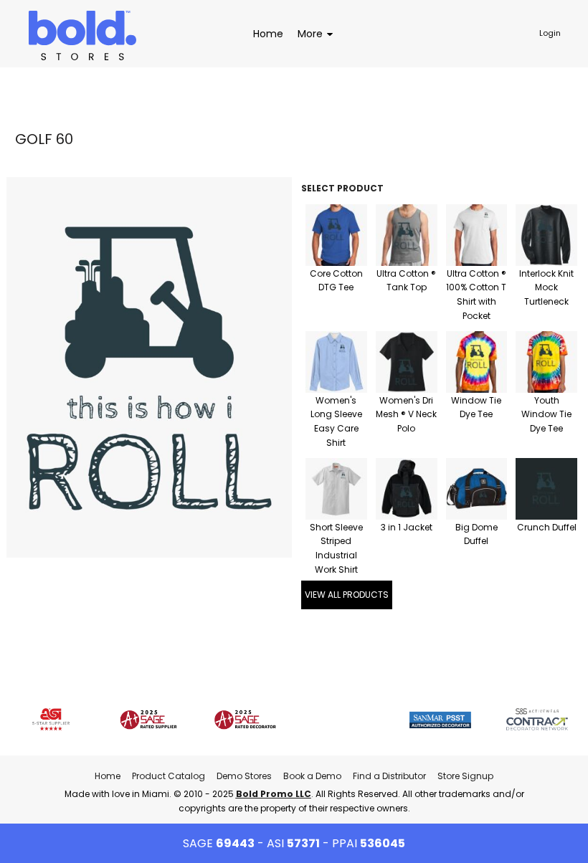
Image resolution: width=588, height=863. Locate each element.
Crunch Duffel (547, 527)
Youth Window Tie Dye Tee (546, 414)
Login (550, 33)
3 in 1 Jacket (406, 527)
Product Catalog (168, 776)
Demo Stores (244, 776)
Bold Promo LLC (273, 794)
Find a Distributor (389, 776)
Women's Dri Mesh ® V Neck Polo (406, 414)
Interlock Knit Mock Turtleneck (546, 287)
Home (107, 776)
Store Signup (465, 776)
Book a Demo (312, 776)
